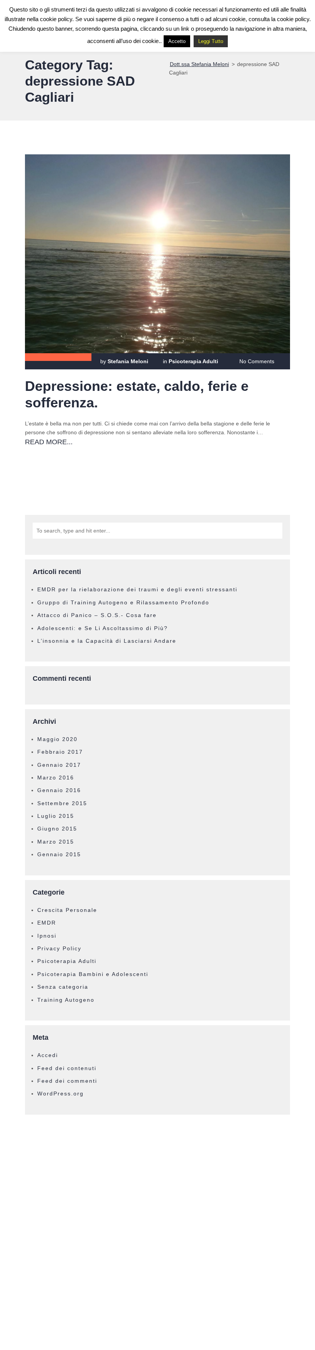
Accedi (47, 1055)
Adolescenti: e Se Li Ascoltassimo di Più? (102, 628)
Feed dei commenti (67, 1081)
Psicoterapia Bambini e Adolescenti (92, 974)
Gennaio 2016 (59, 790)
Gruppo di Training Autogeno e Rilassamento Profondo (123, 602)
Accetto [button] (177, 41)
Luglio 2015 (55, 816)
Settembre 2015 (62, 803)
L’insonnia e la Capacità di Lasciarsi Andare (106, 641)
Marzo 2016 (55, 777)
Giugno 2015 (57, 829)
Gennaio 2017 (59, 765)
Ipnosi (46, 936)
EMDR (46, 923)
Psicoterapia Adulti (193, 361)
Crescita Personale (67, 910)
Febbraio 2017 (60, 752)
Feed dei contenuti (66, 1068)
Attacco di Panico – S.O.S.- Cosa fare (97, 615)
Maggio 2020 (57, 739)
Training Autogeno (65, 1000)
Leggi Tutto (210, 41)
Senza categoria (62, 987)
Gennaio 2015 (59, 854)
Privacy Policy (59, 948)
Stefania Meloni (128, 361)
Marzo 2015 (55, 842)
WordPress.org (60, 1093)
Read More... (49, 442)
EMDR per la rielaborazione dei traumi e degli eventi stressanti (137, 589)
